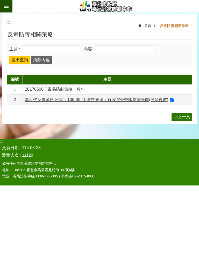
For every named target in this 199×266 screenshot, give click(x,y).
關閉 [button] (6, 6)
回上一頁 (182, 117)
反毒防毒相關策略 (174, 26)
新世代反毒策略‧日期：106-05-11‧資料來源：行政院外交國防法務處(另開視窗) (96, 99)
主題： (15, 49)
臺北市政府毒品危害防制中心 (105, 6)
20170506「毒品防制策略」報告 (55, 89)
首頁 (147, 26)
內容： (90, 49)
